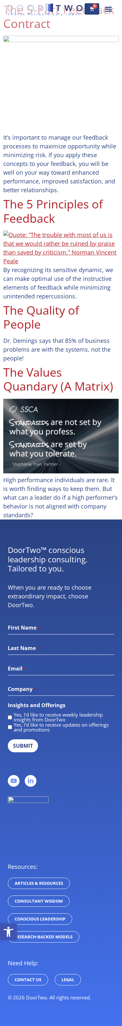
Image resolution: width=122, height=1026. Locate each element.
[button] (108, 9)
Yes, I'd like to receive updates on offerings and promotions (61, 727)
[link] (8, 931)
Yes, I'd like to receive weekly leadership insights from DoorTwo (58, 717)
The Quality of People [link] (41, 317)
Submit (23, 745)
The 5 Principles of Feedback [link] (53, 211)
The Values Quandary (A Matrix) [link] (58, 379)
